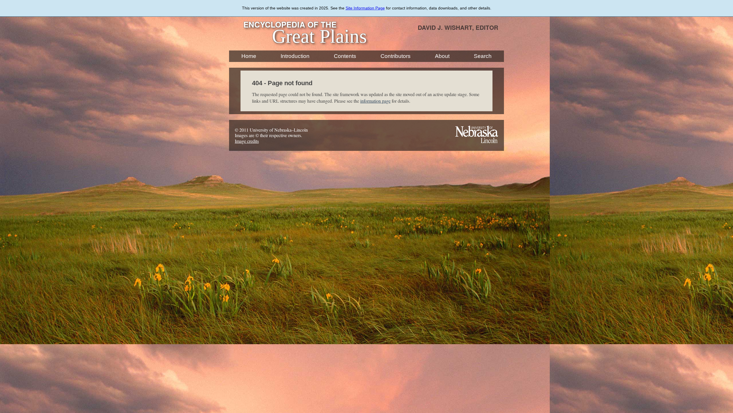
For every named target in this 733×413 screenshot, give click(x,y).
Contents (345, 56)
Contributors (396, 56)
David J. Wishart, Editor (458, 27)
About (442, 56)
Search (483, 56)
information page (375, 101)
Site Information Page (365, 8)
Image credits (247, 141)
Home (248, 56)
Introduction (295, 56)
